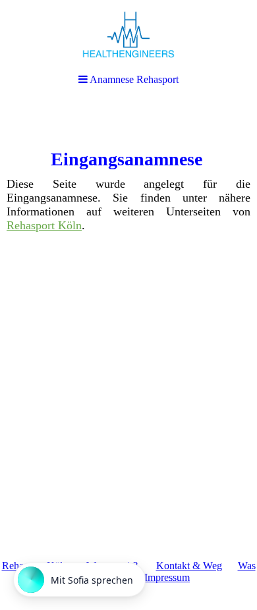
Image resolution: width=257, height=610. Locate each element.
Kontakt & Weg (189, 565)
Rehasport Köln (44, 225)
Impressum (167, 577)
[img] (128, 34)
